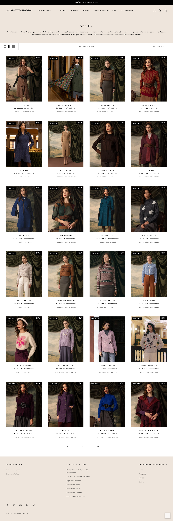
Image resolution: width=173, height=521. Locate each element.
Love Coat (149, 170)
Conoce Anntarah (13, 470)
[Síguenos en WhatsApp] (33, 505)
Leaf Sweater (66, 235)
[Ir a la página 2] (105, 446)
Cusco (141, 478)
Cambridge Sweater (66, 300)
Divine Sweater (107, 300)
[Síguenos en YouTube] (20, 505)
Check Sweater (149, 105)
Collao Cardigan (24, 431)
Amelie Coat (66, 431)
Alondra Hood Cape (149, 431)
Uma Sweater (107, 105)
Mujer (63, 11)
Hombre (74, 11)
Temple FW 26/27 (46, 11)
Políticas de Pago (73, 484)
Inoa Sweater (107, 170)
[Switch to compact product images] (13, 46)
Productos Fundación (105, 11)
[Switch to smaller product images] (9, 46)
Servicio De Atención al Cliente (78, 477)
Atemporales (128, 11)
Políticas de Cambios (74, 492)
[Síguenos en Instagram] (14, 505)
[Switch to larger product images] (5, 46)
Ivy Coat (24, 170)
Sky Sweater (149, 300)
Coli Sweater (149, 235)
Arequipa (142, 474)
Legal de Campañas (73, 481)
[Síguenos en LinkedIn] (27, 505)
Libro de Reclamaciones (75, 496)
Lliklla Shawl (65, 105)
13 (98, 446)
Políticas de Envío (73, 489)
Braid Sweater (65, 366)
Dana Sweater (107, 431)
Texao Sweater (24, 366)
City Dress (65, 170)
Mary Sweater (24, 300)
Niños (86, 11)
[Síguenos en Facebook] (7, 505)
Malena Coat (107, 235)
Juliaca (141, 482)
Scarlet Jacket (107, 366)
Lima (141, 470)
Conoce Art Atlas (12, 474)
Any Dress (24, 105)
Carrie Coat (24, 235)
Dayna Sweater (149, 366)
